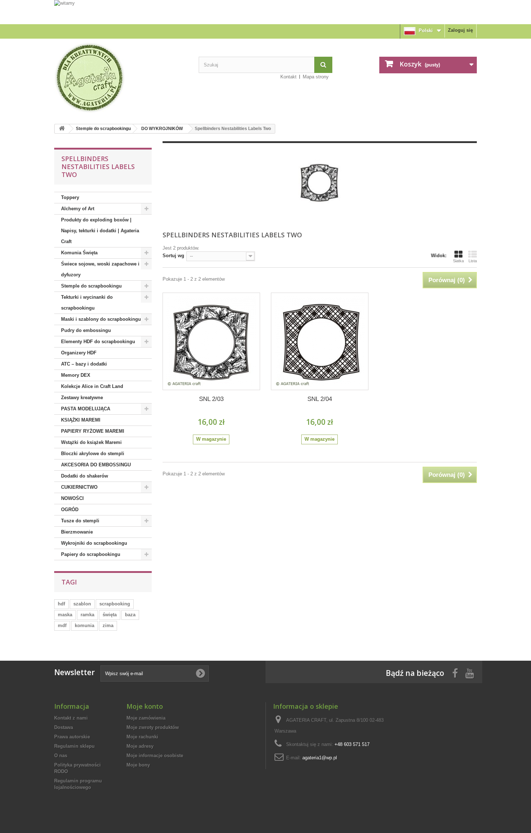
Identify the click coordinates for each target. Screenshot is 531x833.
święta (110, 614)
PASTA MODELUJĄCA (85, 408)
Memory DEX (75, 375)
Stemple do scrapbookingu (103, 128)
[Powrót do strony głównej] (62, 128)
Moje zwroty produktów (152, 727)
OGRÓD (69, 509)
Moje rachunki (142, 736)
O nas (60, 755)
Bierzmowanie (77, 532)
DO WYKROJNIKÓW (162, 128)
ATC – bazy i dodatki (84, 364)
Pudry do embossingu (86, 330)
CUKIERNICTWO (79, 487)
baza (130, 614)
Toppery (70, 197)
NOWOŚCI (72, 498)
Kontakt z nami (71, 718)
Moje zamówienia (145, 718)
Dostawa (63, 727)
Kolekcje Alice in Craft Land (92, 386)
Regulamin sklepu (74, 746)
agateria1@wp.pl (319, 757)
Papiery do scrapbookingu (90, 554)
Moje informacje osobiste (154, 755)
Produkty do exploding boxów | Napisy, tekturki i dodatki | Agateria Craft (100, 230)
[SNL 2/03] (211, 341)
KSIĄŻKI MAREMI (80, 420)
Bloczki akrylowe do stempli (92, 453)
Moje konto (144, 706)
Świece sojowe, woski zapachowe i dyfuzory (100, 269)
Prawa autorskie (72, 736)
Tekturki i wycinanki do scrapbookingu (87, 302)
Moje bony (138, 765)
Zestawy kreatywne (82, 397)
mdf (62, 625)
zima (108, 625)
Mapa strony (316, 76)
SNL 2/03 (211, 399)
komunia (84, 625)
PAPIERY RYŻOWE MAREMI (92, 431)
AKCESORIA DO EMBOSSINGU (96, 464)
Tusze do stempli (80, 520)
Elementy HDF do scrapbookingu (98, 341)
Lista (473, 261)
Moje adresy (140, 746)
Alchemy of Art (77, 208)
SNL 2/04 (319, 399)
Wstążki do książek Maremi (91, 442)
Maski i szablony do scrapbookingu (101, 319)
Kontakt (288, 76)
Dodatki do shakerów (84, 476)
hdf (61, 604)
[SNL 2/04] (320, 341)
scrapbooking (114, 604)
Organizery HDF (78, 352)
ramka (87, 614)
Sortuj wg (173, 255)
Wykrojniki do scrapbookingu (94, 543)
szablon (82, 604)
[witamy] (265, 11)
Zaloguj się (460, 30)
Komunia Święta (79, 252)
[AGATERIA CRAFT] (121, 77)
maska (65, 614)
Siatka (458, 261)
